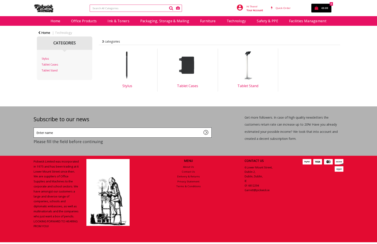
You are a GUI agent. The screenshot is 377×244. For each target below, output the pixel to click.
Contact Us (188, 171)
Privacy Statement (188, 181)
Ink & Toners (118, 21)
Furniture (208, 21)
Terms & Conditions (188, 186)
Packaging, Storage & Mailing (164, 21)
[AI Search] (178, 8)
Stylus (45, 59)
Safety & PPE (267, 21)
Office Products (84, 21)
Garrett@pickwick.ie (257, 190)
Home (55, 21)
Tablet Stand (50, 70)
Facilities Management (307, 21)
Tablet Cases (50, 64)
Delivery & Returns (188, 176)
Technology (236, 21)
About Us (188, 166)
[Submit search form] (171, 8)
